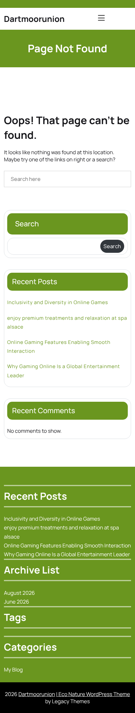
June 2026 (16, 601)
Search (27, 224)
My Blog (13, 669)
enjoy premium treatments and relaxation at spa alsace (67, 322)
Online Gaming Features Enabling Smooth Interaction (58, 346)
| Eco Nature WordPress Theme (93, 694)
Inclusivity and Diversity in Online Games (57, 302)
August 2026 (19, 592)
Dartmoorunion (34, 18)
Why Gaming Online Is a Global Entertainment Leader (63, 371)
